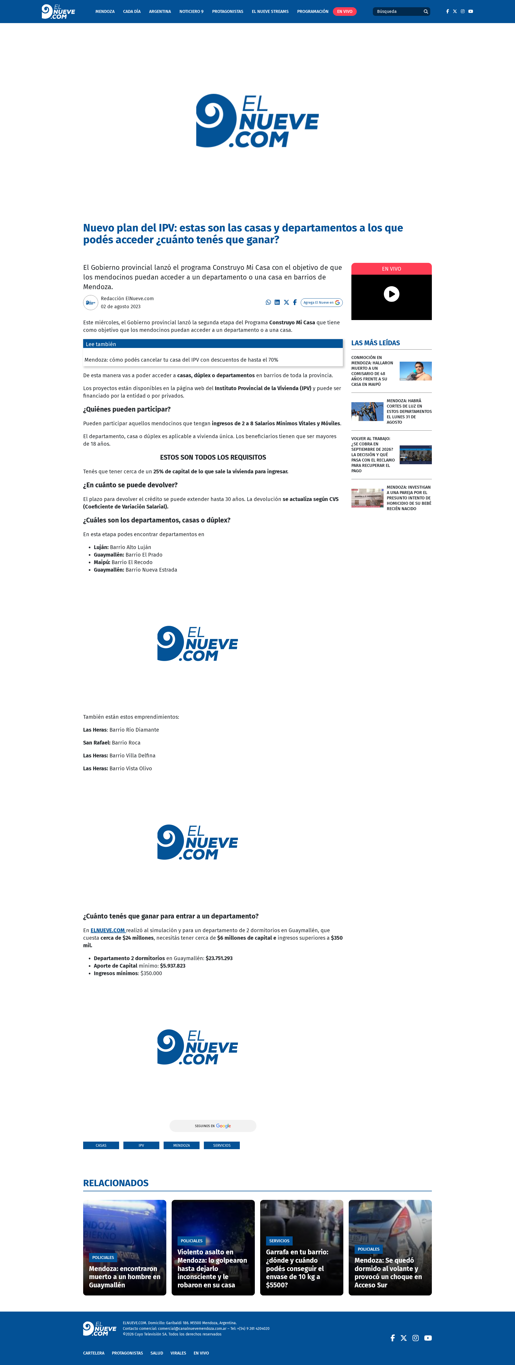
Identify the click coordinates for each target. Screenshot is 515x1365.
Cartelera (93, 1353)
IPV (141, 1145)
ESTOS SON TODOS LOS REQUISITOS (213, 457)
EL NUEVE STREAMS (270, 11)
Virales (178, 1353)
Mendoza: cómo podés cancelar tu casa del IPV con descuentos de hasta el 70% (181, 360)
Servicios (222, 1145)
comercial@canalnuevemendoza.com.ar (192, 1328)
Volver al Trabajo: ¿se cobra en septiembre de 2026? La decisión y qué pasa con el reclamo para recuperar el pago (373, 454)
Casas (101, 1145)
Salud (156, 1353)
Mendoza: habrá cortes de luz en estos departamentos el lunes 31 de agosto (409, 411)
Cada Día (132, 11)
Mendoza (105, 11)
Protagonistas (227, 11)
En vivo (344, 11)
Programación (313, 11)
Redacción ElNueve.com (127, 299)
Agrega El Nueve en (319, 302)
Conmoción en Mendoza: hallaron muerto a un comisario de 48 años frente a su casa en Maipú (372, 371)
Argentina (160, 11)
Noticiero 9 (191, 11)
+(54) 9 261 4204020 (253, 1328)
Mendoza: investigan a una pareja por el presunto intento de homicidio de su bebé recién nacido (409, 498)
